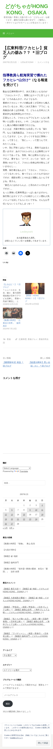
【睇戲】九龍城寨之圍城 (14, 598)
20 (12, 519)
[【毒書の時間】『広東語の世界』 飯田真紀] (12, 313)
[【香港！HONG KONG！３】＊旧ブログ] (35, 288)
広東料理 (23, 339)
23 (30, 519)
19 (6, 519)
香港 (9, 339)
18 (42, 515)
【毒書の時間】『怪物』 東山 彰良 (19, 543)
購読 (8, 704)
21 (18, 519)
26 (6, 524)
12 (6, 515)
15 (24, 515)
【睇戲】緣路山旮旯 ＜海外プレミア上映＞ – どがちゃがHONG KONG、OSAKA (26, 624)
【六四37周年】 (10, 550)
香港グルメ (33, 339)
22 (24, 519)
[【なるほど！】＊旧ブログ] (14, 294)
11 (42, 510)
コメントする (43, 62)
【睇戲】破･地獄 (10, 556)
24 (36, 519)
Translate (24, 471)
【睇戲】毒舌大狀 (11, 589)
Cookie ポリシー (16, 738)
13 (12, 515)
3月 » (11, 528)
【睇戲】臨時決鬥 (11, 562)
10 (36, 510)
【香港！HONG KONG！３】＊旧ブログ (35, 298)
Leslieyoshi (27, 62)
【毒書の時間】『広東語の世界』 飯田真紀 (11, 323)
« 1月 (5, 528)
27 (12, 524)
